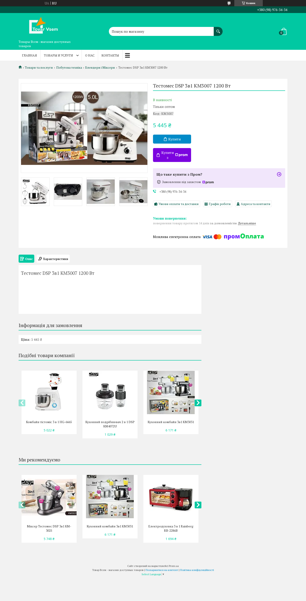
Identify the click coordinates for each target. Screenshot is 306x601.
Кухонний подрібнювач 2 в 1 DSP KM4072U (110, 424)
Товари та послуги (39, 68)
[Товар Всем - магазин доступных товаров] (41, 25)
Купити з (167, 155)
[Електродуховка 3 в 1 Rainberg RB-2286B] (170, 497)
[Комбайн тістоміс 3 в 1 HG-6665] (49, 393)
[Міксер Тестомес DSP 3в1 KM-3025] (49, 497)
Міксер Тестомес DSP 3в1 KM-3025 (49, 528)
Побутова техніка (69, 68)
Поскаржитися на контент (162, 570)
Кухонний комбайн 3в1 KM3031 (171, 422)
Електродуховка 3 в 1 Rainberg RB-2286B (170, 528)
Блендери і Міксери (100, 68)
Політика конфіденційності (197, 570)
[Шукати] (218, 29)
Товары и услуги (58, 55)
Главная (29, 55)
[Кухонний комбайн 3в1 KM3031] (170, 393)
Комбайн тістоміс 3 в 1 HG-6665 (49, 422)
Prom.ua (174, 566)
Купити (174, 139)
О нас (90, 55)
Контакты (110, 55)
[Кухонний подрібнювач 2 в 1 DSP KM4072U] (109, 393)
